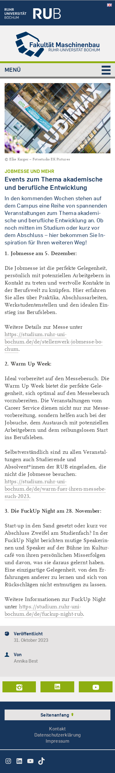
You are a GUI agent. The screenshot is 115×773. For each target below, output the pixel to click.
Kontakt (57, 729)
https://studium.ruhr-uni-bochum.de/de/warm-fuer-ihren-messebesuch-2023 (55, 488)
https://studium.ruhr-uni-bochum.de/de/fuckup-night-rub (44, 610)
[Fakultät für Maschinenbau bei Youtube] (96, 686)
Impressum (57, 741)
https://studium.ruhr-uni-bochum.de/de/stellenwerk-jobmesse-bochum (54, 341)
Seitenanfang (55, 715)
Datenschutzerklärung (57, 735)
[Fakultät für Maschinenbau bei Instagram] (19, 686)
